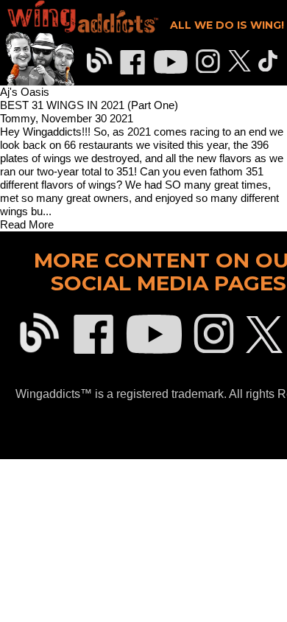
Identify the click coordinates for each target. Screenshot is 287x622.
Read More (27, 224)
